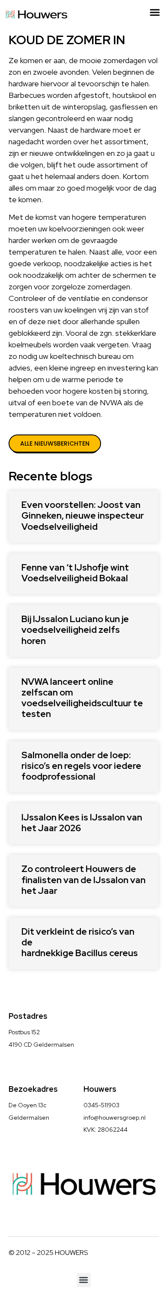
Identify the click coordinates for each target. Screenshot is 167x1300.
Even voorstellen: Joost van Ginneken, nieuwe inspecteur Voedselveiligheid (82, 515)
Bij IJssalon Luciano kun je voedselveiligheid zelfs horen (75, 629)
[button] (155, 12)
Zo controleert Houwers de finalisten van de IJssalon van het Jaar (83, 879)
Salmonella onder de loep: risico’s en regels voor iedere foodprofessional (81, 765)
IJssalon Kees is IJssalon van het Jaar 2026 (81, 822)
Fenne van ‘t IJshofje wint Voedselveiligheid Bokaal (75, 573)
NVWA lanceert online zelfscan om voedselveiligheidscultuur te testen (82, 698)
